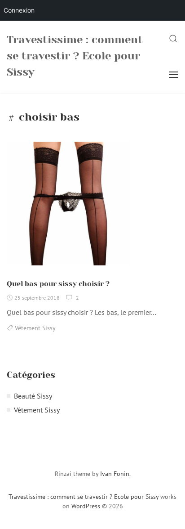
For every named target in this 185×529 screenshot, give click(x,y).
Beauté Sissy (33, 395)
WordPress (85, 506)
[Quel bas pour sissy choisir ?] (68, 206)
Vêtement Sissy (35, 328)
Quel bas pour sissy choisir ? (58, 283)
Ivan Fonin (114, 474)
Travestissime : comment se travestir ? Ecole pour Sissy (75, 56)
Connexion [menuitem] (19, 10)
